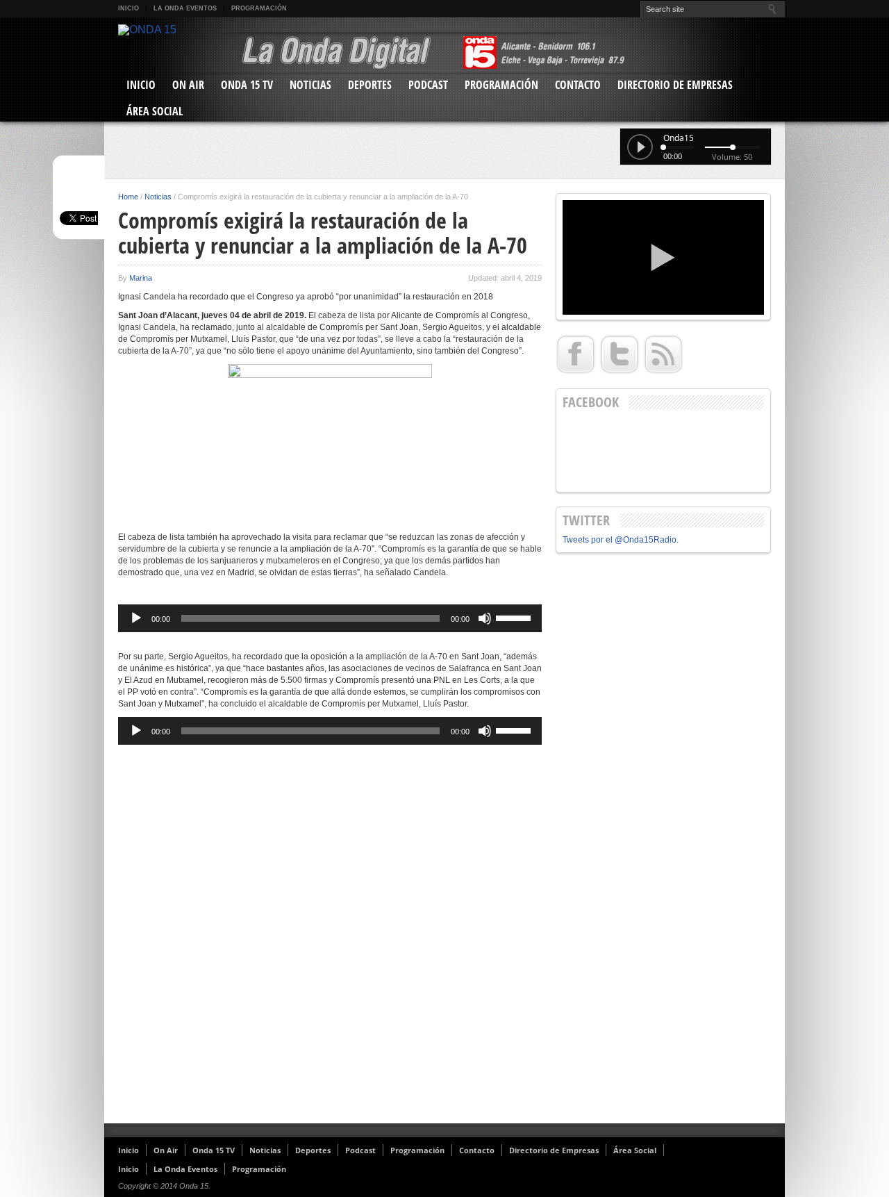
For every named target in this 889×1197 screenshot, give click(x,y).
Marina (140, 278)
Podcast (428, 84)
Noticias (310, 84)
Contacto (578, 84)
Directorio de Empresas (675, 84)
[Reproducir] (136, 618)
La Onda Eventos (185, 8)
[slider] (515, 616)
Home (128, 196)
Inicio (128, 8)
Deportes (370, 84)
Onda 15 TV (247, 84)
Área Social (154, 111)
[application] (330, 618)
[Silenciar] (485, 618)
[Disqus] (330, 935)
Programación (259, 8)
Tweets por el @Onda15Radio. (621, 540)
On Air (188, 84)
